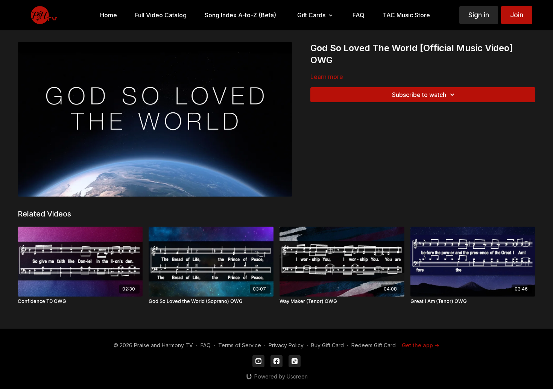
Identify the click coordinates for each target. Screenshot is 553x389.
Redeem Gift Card (373, 345)
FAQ (206, 345)
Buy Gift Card (327, 345)
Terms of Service (239, 345)
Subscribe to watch (419, 94)
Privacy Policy (286, 345)
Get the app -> (420, 345)
